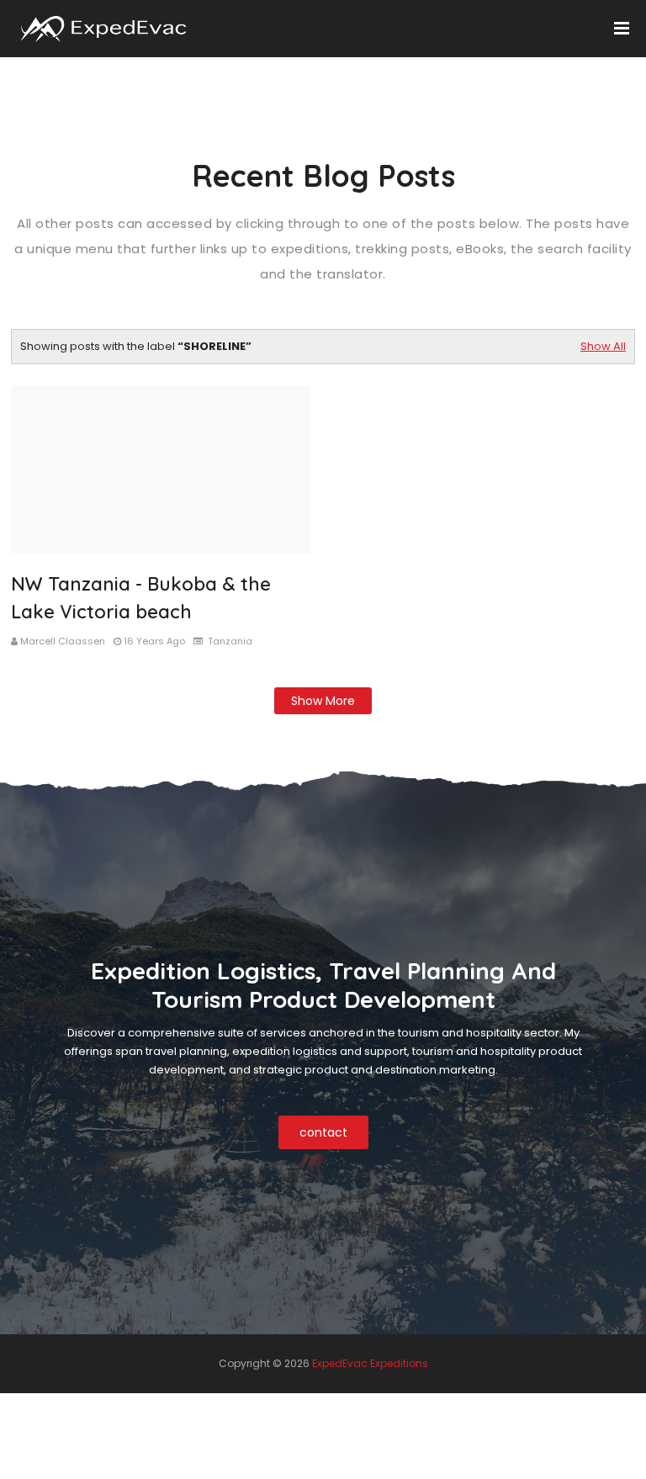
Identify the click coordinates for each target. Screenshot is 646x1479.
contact (323, 1132)
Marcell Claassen (62, 641)
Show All (603, 346)
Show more (323, 700)
